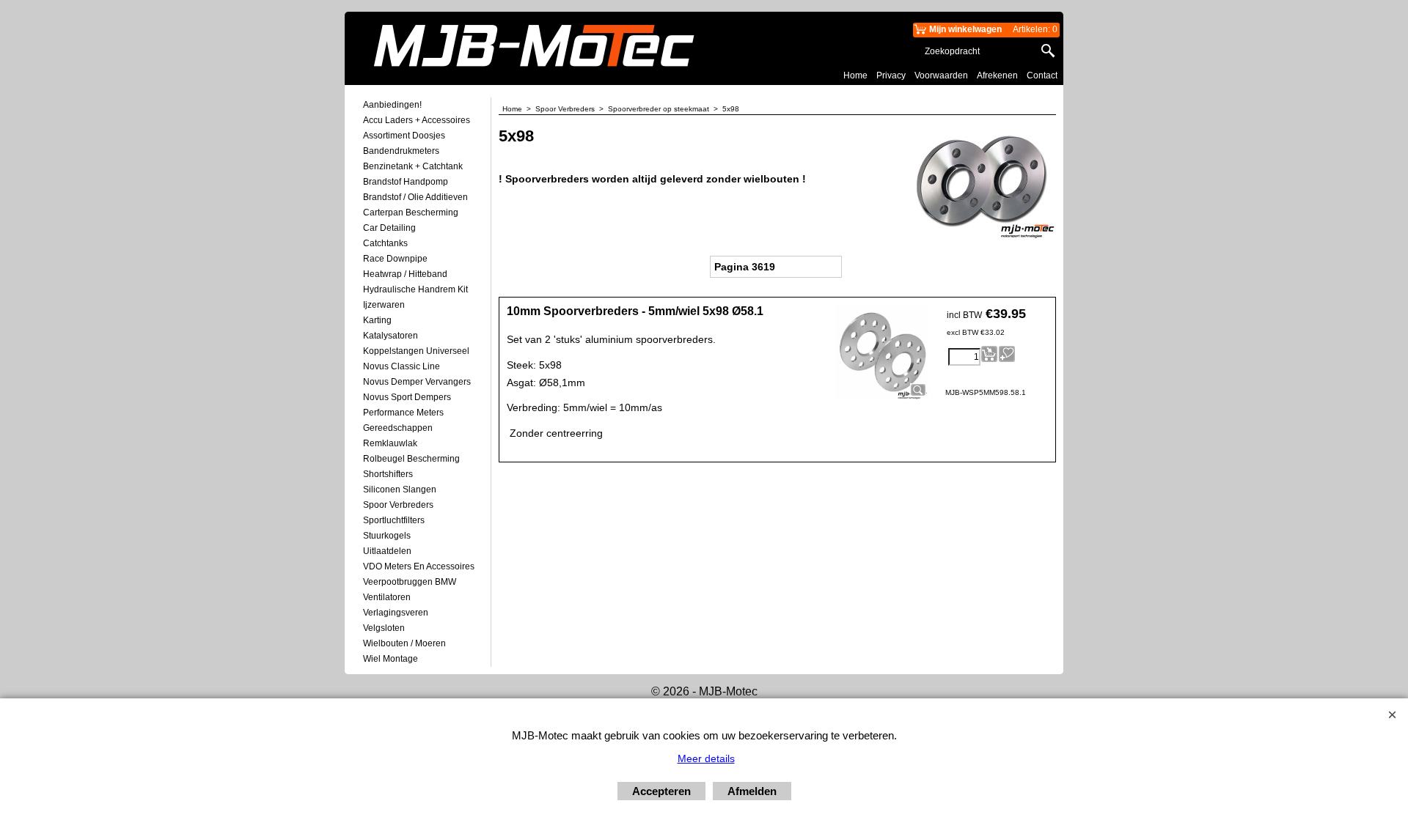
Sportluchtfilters (394, 520)
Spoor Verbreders (398, 505)
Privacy (891, 75)
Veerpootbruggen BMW (409, 582)
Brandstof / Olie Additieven (415, 197)
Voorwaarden (941, 75)
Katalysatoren (390, 335)
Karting (377, 320)
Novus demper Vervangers (417, 382)
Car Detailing (389, 228)
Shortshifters (388, 474)
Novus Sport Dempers (407, 397)
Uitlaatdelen (387, 551)
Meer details (706, 758)
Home (855, 75)
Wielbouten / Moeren (404, 643)
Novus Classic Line (401, 366)
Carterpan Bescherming (410, 212)
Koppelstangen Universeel (416, 351)
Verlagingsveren (395, 612)
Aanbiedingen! (392, 105)
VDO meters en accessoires (418, 566)
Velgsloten (384, 628)
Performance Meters (403, 412)
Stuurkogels (387, 536)
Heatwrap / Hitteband (405, 274)
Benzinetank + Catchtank (413, 166)
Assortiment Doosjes (404, 135)
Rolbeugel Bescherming (411, 459)
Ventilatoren (387, 597)
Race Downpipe (395, 259)
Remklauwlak (390, 443)
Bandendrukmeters (401, 151)
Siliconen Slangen (399, 489)
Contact (1042, 75)
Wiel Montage (390, 659)
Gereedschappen (398, 428)
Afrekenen (997, 75)
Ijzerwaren (384, 305)
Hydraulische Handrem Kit (415, 289)
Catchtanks (385, 243)
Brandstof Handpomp (405, 182)
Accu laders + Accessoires (416, 120)
